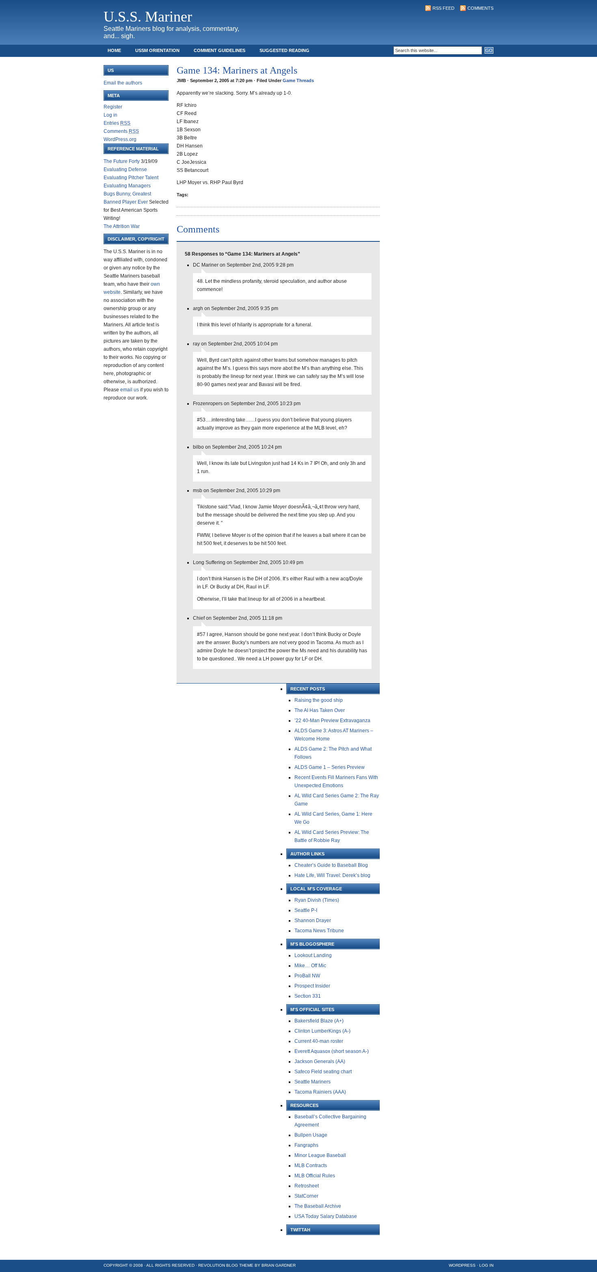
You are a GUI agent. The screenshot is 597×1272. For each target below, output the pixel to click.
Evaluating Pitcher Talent (131, 177)
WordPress (462, 1265)
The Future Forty (122, 161)
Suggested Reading (284, 50)
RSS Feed (443, 8)
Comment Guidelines (219, 50)
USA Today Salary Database (325, 1216)
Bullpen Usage (310, 1135)
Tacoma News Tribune (319, 930)
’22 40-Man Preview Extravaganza (332, 720)
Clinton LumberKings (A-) (322, 1031)
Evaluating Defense (125, 169)
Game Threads (298, 80)
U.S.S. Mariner (148, 17)
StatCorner (306, 1196)
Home (114, 50)
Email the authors (123, 83)
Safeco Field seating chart (323, 1071)
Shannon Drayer (312, 920)
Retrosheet (306, 1186)
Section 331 (307, 996)
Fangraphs (306, 1145)
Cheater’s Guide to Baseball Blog (331, 865)
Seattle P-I (305, 910)
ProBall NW (307, 976)
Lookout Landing (313, 955)
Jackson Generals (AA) (319, 1061)
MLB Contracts (310, 1165)
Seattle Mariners (312, 1082)
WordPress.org (120, 139)
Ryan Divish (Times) (316, 900)
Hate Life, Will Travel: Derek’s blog (332, 875)
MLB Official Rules (314, 1176)
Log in (110, 115)
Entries (117, 123)
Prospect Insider (312, 986)
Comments (480, 8)
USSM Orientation (157, 50)
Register (113, 107)
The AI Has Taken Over (319, 710)
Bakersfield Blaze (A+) (319, 1021)
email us (129, 390)
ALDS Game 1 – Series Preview (329, 767)
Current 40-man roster (318, 1041)
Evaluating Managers (127, 186)
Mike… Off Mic (310, 965)
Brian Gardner (279, 1265)
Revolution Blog (218, 1265)
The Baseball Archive (317, 1206)
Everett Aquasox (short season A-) (331, 1051)
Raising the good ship (318, 700)
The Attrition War (122, 226)
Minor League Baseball (320, 1155)
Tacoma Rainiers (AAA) (320, 1092)
